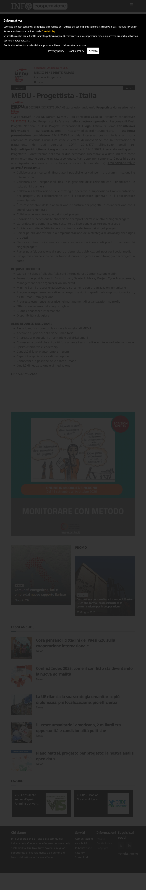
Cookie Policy (48, 31)
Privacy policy (56, 51)
